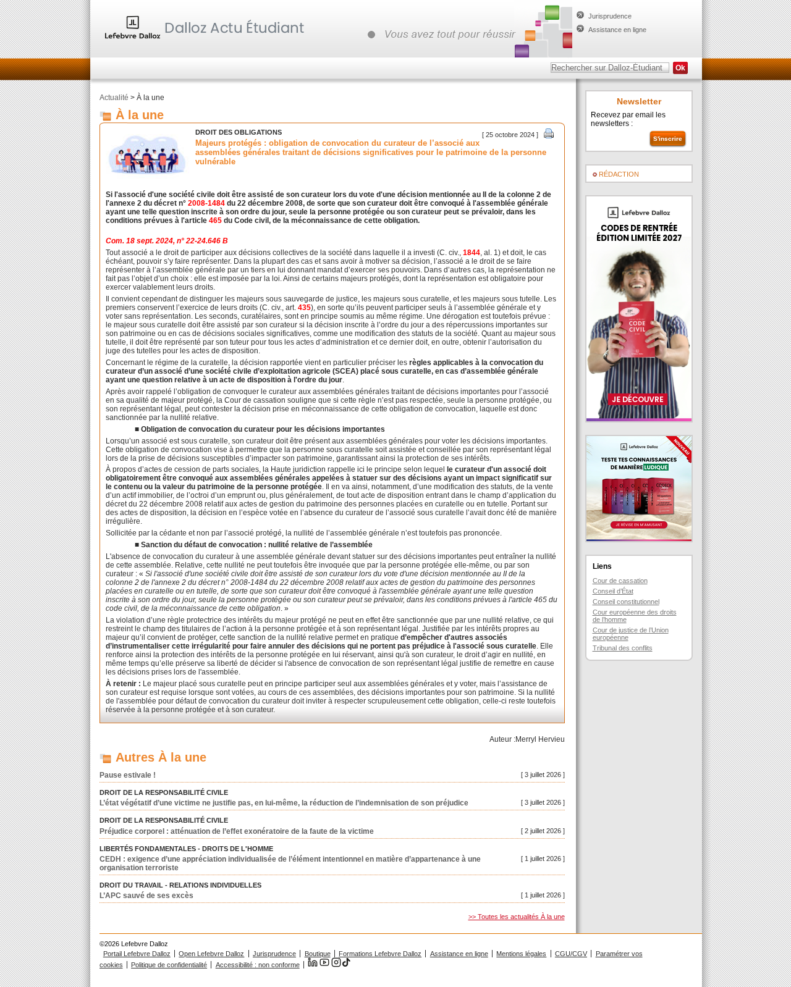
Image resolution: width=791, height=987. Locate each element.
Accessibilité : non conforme (258, 964)
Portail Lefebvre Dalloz (137, 953)
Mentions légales (521, 953)
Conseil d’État (613, 591)
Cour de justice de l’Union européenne (631, 633)
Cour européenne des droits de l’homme (635, 615)
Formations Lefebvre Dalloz (380, 953)
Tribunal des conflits (623, 648)
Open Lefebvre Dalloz (211, 953)
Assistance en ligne (617, 29)
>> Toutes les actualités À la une (516, 916)
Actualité (114, 97)
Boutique (318, 953)
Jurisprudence (610, 16)
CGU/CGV (571, 953)
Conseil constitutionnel (626, 601)
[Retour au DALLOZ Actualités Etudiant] (207, 40)
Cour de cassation (620, 580)
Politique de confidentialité (169, 964)
